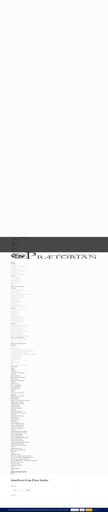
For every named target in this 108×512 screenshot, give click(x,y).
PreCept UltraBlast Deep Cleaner (19, 331)
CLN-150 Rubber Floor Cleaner (19, 326)
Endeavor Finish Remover (17, 319)
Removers (13, 414)
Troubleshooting (15, 357)
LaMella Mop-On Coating (17, 297)
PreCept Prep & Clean (17, 328)
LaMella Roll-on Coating (17, 295)
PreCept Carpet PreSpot (17, 334)
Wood (12, 285)
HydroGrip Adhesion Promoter (19, 339)
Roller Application (15, 362)
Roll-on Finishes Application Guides (20, 352)
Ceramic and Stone (16, 280)
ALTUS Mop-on (15, 292)
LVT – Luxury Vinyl (16, 278)
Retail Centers (14, 272)
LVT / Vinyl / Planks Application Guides (21, 349)
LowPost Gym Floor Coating (18, 306)
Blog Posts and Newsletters (18, 343)
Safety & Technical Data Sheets (19, 365)
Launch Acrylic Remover (17, 320)
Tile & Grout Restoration (17, 443)
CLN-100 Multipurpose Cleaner (19, 325)
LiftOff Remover (15, 315)
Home (12, 368)
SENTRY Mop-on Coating (17, 289)
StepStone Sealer (15, 300)
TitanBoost (14, 314)
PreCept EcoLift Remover (17, 309)
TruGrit (13, 340)
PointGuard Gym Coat (17, 305)
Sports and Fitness (16, 269)
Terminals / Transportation (18, 266)
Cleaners (13, 429)
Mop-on (13, 360)
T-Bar (12, 363)
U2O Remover (14, 311)
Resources (13, 451)
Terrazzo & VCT (15, 277)
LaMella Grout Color (16, 342)
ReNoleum (13, 303)
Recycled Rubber (15, 282)
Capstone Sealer (15, 299)
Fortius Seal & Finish (16, 302)
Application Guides (16, 348)
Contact (13, 346)
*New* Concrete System (17, 286)
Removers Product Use (17, 355)
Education (13, 268)
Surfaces (13, 382)
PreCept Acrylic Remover (17, 317)
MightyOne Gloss (15, 291)
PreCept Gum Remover (17, 322)
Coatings (13, 394)
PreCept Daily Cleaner (17, 332)
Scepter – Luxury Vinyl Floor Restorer (20, 294)
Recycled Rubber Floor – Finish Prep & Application (24, 354)
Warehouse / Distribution (17, 274)
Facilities (13, 369)
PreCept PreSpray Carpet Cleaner (20, 336)
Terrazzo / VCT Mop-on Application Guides (22, 351)
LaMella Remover (15, 312)
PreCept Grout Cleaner (17, 329)
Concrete (13, 283)
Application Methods (16, 359)
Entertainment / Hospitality (18, 271)
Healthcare (14, 265)
